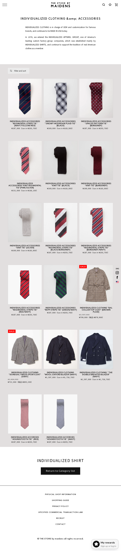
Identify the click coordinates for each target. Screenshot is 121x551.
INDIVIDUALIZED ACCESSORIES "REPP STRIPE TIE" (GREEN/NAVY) (60, 309)
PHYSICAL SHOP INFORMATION (60, 494)
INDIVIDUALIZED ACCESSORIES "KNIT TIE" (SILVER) (25, 247)
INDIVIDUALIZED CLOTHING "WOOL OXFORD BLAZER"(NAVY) (60, 374)
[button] (18, 71)
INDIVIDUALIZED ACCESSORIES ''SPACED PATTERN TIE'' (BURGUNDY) (96, 124)
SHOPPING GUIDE (60, 500)
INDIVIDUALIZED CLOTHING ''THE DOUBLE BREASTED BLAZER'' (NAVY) (96, 375)
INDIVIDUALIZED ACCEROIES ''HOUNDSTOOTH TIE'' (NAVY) (60, 438)
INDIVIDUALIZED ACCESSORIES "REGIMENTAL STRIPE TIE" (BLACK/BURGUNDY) (60, 248)
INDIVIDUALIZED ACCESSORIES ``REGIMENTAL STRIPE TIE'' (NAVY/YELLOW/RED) (25, 124)
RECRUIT (60, 518)
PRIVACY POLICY (60, 506)
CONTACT (60, 524)
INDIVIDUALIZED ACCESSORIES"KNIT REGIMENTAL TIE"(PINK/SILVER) (25, 186)
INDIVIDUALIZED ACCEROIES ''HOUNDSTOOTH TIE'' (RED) (25, 438)
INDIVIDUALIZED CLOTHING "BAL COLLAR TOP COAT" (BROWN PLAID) (96, 310)
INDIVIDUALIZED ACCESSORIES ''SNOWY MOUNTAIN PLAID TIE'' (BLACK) (60, 124)
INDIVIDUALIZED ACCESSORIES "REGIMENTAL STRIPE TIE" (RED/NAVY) (25, 310)
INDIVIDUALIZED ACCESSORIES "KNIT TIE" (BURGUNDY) (96, 185)
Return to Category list (60, 470)
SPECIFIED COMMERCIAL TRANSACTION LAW (60, 512)
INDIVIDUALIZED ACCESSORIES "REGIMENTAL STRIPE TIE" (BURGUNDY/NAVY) (96, 248)
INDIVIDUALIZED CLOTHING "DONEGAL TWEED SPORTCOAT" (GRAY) (25, 375)
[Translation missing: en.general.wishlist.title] (110, 4)
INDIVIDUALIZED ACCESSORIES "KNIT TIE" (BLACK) (60, 185)
